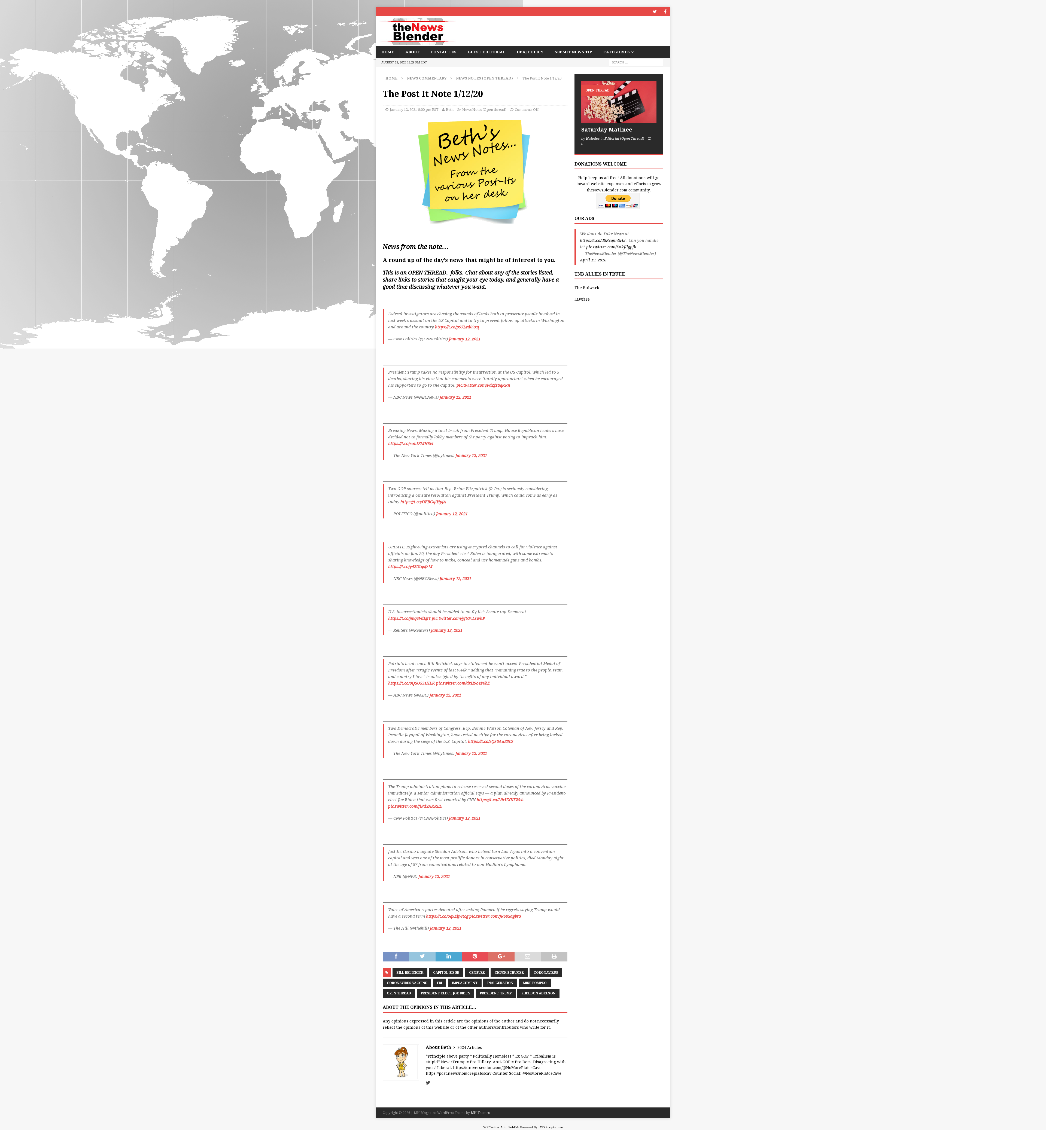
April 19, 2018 (593, 260)
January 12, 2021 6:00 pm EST (414, 110)
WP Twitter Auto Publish (501, 1127)
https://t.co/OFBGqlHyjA (423, 501)
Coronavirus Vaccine (407, 983)
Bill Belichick (410, 973)
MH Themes (480, 1113)
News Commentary (426, 78)
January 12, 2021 (465, 339)
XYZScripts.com (551, 1127)
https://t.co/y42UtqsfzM (410, 566)
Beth (450, 110)
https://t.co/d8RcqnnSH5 (602, 240)
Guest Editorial (487, 52)
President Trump (496, 993)
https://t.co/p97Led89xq (457, 327)
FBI (439, 983)
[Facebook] (665, 11)
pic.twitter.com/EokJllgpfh (611, 247)
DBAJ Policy (530, 52)
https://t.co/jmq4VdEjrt (409, 618)
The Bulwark (586, 288)
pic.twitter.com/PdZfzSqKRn (483, 385)
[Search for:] (636, 62)
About (412, 52)
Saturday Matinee (606, 129)
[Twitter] (654, 11)
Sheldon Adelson (538, 993)
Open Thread (399, 993)
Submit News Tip (573, 52)
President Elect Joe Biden (445, 993)
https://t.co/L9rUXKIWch (500, 799)
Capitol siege (446, 973)
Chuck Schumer (509, 973)
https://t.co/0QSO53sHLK (411, 683)
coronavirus (546, 973)
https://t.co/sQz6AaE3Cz (490, 741)
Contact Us (444, 52)
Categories (616, 52)
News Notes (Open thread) (484, 110)
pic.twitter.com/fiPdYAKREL (415, 806)
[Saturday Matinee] (618, 102)
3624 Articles (469, 1047)
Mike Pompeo (535, 983)
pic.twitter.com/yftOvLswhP (458, 618)
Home (387, 52)
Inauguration (500, 983)
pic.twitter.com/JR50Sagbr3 (495, 916)
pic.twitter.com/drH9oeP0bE (463, 683)
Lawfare (582, 299)
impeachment (465, 983)
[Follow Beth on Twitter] (428, 1082)
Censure (477, 973)
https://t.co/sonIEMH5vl (410, 443)
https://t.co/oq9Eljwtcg (447, 916)
